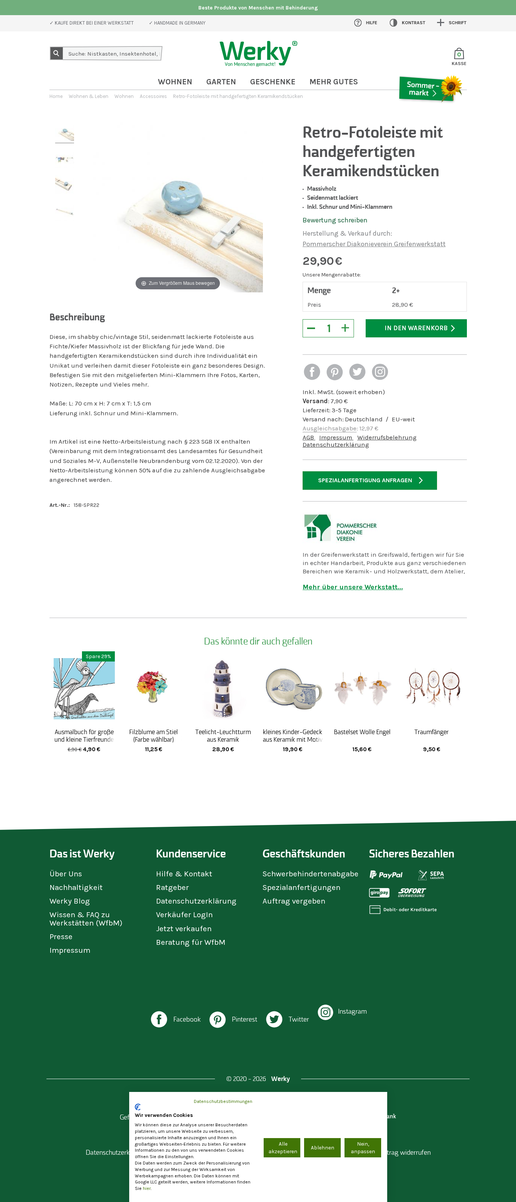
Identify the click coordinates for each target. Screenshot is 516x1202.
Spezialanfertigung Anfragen (365, 480)
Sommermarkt (430, 111)
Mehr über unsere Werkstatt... (353, 587)
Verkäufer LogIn (184, 914)
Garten (221, 81)
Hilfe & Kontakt (184, 873)
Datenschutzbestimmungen (223, 1101)
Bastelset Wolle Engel (362, 732)
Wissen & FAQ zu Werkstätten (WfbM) (85, 918)
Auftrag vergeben (294, 900)
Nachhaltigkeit (76, 887)
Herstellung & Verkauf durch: (347, 233)
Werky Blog (69, 900)
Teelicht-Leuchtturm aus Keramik (223, 735)
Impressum (336, 437)
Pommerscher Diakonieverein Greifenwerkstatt (374, 244)
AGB (309, 437)
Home (56, 96)
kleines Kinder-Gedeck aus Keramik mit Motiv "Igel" (293, 739)
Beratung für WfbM (191, 942)
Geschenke (272, 81)
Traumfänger (431, 732)
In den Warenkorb (416, 328)
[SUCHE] (56, 53)
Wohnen (175, 81)
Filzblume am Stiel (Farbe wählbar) (153, 735)
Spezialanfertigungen (301, 887)
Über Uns (65, 873)
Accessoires (153, 96)
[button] (312, 372)
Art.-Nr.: (59, 505)
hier (147, 1188)
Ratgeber (172, 887)
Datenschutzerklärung (336, 444)
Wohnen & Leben (88, 96)
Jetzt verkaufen (184, 928)
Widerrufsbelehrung (387, 437)
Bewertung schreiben (335, 220)
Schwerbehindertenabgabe (310, 873)
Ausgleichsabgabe (330, 428)
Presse (61, 936)
